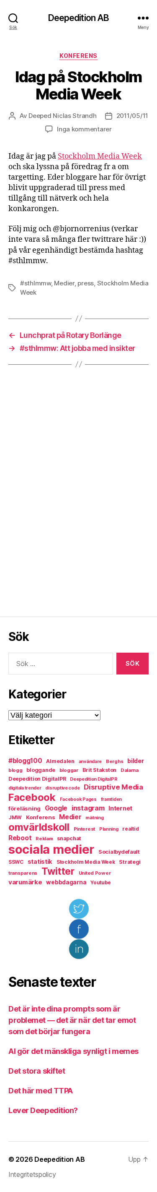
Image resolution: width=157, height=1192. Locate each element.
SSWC (15, 862)
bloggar (68, 770)
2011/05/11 (132, 116)
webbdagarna (66, 882)
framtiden (111, 799)
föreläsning (24, 808)
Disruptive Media (113, 787)
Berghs (114, 761)
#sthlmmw (35, 283)
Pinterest (84, 829)
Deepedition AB (78, 17)
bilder (135, 760)
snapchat (69, 838)
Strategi (130, 862)
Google (56, 808)
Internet (120, 808)
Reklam (44, 839)
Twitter (58, 871)
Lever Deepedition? (43, 1110)
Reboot (19, 838)
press (85, 283)
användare (90, 761)
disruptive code (62, 788)
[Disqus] (78, 491)
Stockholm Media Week (100, 156)
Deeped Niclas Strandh (62, 116)
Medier (64, 283)
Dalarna (130, 770)
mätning (94, 818)
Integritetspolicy (32, 1174)
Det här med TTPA (40, 1090)
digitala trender (24, 788)
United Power (95, 873)
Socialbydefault (119, 852)
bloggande (40, 770)
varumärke (25, 882)
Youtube (100, 883)
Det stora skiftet (36, 1071)
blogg (15, 770)
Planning (108, 829)
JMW (15, 817)
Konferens (78, 55)
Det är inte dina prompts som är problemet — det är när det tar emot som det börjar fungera (72, 1020)
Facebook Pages (78, 799)
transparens (22, 873)
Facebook (32, 797)
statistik (40, 861)
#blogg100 (25, 761)
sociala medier (51, 849)
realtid (130, 829)
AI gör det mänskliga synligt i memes (73, 1051)
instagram (88, 808)
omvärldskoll (38, 827)
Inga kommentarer (84, 129)
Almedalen (60, 761)
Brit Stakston (99, 770)
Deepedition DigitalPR (37, 779)
